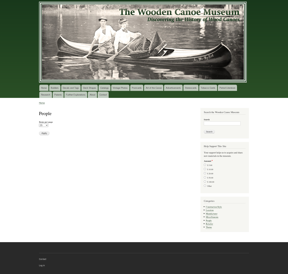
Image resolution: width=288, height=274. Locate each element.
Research (45, 94)
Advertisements (173, 87)
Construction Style (214, 206)
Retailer (209, 223)
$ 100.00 (210, 181)
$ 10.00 (210, 169)
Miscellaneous (212, 217)
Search (207, 119)
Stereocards (191, 87)
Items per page (46, 121)
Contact (103, 94)
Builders (55, 87)
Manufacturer (211, 213)
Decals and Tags (71, 87)
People (209, 220)
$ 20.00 (210, 173)
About (92, 94)
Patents (58, 94)
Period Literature (227, 87)
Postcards (137, 87)
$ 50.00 (210, 177)
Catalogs (104, 87)
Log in (42, 265)
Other (209, 186)
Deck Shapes (89, 87)
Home (44, 87)
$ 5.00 (209, 165)
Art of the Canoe (154, 87)
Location (210, 210)
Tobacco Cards (208, 87)
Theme (209, 227)
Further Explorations (76, 94)
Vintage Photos (120, 87)
